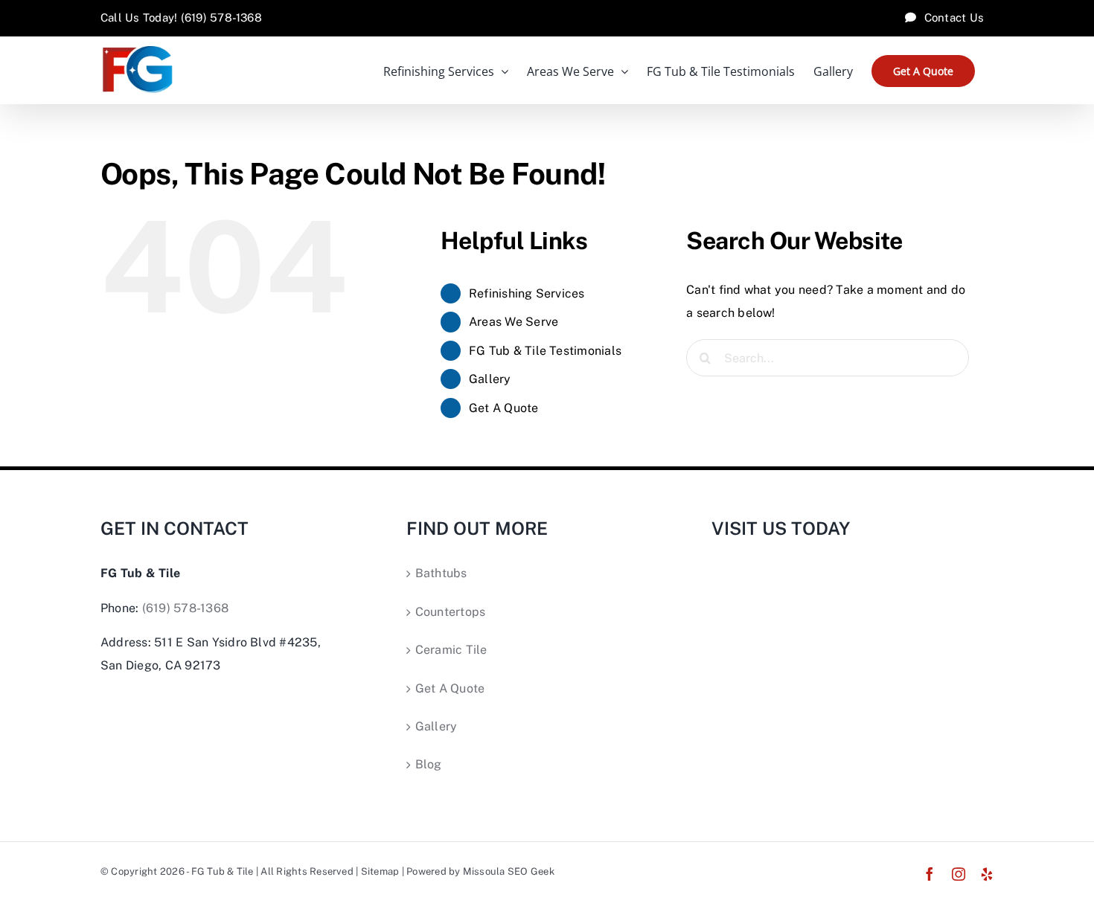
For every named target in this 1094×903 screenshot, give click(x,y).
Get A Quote (504, 408)
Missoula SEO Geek (508, 871)
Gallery (490, 379)
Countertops (450, 612)
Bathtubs (441, 573)
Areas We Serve (513, 322)
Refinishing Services (527, 293)
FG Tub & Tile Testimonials (545, 351)
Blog (428, 764)
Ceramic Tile (451, 650)
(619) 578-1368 (185, 608)
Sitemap (380, 871)
